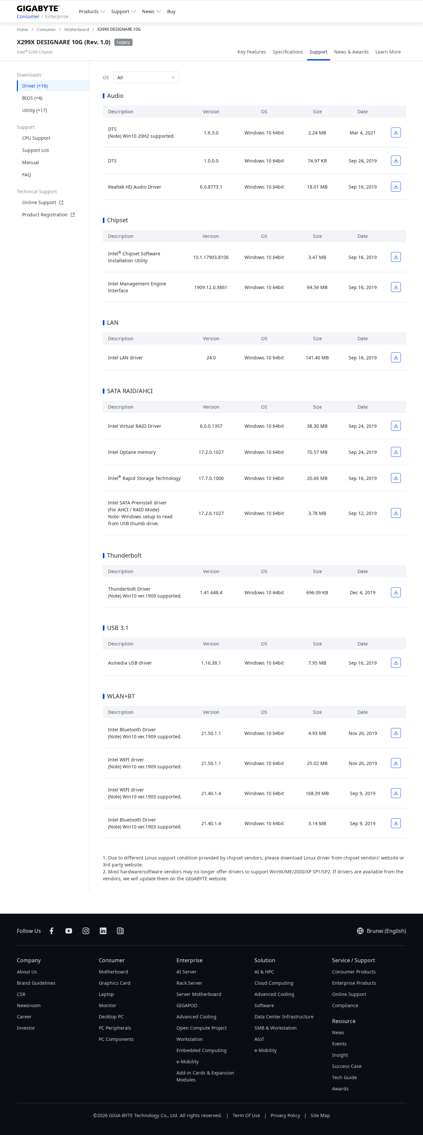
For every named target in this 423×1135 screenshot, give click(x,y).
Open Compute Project (201, 1028)
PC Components (116, 1039)
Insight (340, 1055)
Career (24, 1016)
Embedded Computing (201, 1050)
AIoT (259, 1039)
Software (264, 1005)
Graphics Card (115, 983)
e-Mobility (187, 1061)
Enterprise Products (354, 983)
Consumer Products (354, 972)
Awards (340, 1088)
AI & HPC (264, 972)
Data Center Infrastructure (284, 1016)
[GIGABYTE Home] (41, 7)
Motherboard (113, 972)
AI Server (186, 972)
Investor (26, 1028)
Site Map (320, 1115)
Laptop (106, 994)
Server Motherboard (198, 994)
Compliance (345, 1005)
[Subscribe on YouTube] (68, 930)
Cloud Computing (273, 983)
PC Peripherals (115, 1028)
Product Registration (45, 214)
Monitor (107, 1005)
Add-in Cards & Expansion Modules (205, 1076)
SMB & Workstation (275, 1028)
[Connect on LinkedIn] (103, 930)
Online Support (39, 202)
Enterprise (56, 16)
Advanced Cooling (196, 1016)
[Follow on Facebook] (51, 930)
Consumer (28, 16)
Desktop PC (111, 1016)
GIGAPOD (186, 1005)
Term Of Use (246, 1115)
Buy (171, 11)
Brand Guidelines (36, 983)
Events (339, 1044)
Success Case (347, 1066)
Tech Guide (344, 1077)
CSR (21, 994)
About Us (27, 972)
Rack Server (189, 983)
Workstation (189, 1039)
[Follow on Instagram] (86, 930)
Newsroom (29, 1005)
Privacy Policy (285, 1115)
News (338, 1032)
